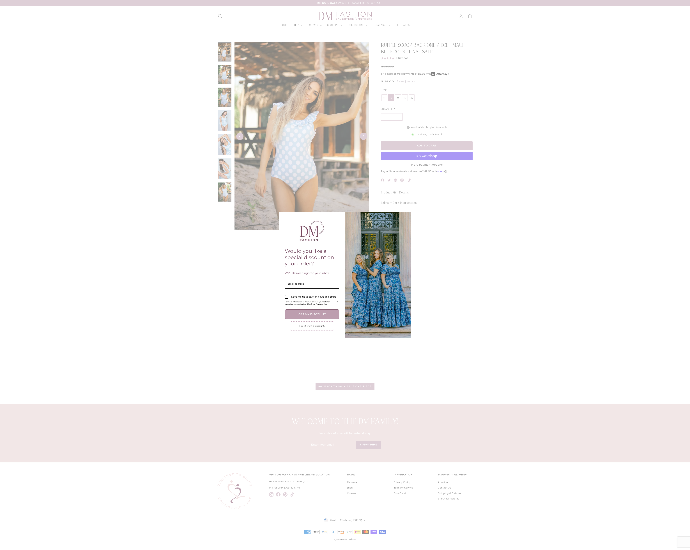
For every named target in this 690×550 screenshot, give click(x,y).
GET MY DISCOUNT (312, 314)
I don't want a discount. (312, 326)
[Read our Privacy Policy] (337, 302)
